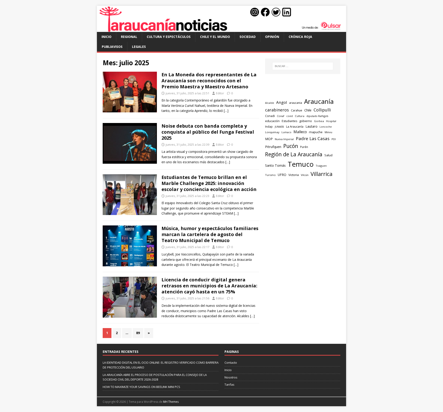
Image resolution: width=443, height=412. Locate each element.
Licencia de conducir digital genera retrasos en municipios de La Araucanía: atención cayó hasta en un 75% (209, 286)
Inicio (106, 36)
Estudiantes (289, 121)
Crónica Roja (300, 36)
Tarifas (229, 384)
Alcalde (269, 103)
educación (272, 121)
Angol (281, 102)
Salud (328, 155)
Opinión (272, 36)
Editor (220, 93)
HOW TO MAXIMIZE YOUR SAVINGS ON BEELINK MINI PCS (141, 387)
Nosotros (230, 377)
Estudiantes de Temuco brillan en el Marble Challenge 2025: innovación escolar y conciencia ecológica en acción (209, 183)
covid (289, 116)
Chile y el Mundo (215, 36)
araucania (295, 103)
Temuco (301, 164)
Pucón (290, 146)
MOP (269, 139)
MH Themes (171, 402)
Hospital (331, 121)
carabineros (277, 110)
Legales (139, 46)
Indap (269, 127)
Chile (307, 110)
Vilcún (304, 175)
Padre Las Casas (312, 138)
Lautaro (311, 126)
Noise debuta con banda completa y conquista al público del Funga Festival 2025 (208, 132)
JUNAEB (279, 126)
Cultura (299, 116)
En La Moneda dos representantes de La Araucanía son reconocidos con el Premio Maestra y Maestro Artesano (209, 80)
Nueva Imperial (284, 139)
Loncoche (326, 126)
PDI (334, 139)
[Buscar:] (303, 66)
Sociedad (247, 36)
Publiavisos (112, 46)
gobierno (305, 121)
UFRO (282, 174)
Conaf (280, 116)
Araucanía (319, 101)
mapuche (316, 132)
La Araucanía (294, 127)
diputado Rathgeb (317, 116)
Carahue (296, 110)
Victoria (293, 175)
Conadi (270, 116)
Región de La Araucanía (293, 154)
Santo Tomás (275, 165)
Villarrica (321, 174)
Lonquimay (272, 132)
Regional (129, 36)
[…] (226, 110)
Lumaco (286, 132)
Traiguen (321, 165)
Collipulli (322, 110)
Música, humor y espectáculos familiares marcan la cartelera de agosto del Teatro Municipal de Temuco (210, 234)
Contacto (230, 362)
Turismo (270, 175)
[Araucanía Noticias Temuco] (221, 29)
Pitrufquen (273, 147)
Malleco (300, 131)
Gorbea (319, 121)
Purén (304, 147)
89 (138, 333)
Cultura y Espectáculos (169, 36)
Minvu (328, 132)
